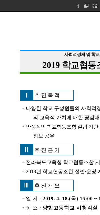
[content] (50, 113)
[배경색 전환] (86, 5)
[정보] (78, 5)
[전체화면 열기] (95, 5)
